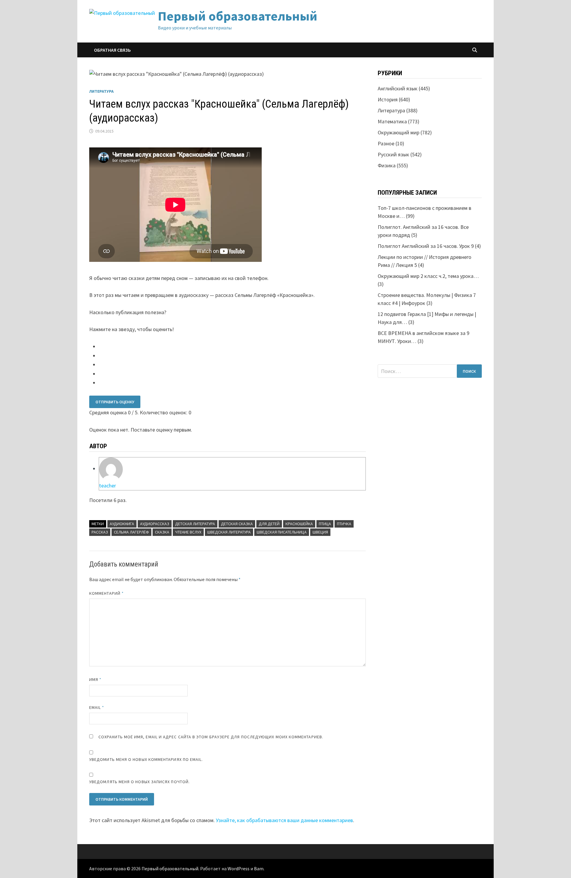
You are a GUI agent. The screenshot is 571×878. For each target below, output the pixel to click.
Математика (392, 121)
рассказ (100, 532)
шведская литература (229, 532)
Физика (387, 165)
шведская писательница (282, 532)
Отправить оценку (114, 402)
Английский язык (398, 88)
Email (96, 707)
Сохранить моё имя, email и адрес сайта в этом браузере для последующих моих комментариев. (210, 736)
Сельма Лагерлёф (131, 532)
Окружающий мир (398, 132)
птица (325, 523)
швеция (320, 532)
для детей (269, 523)
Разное (386, 143)
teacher (107, 485)
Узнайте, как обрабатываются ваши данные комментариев (284, 820)
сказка (162, 532)
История (388, 99)
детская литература (195, 523)
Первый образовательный (237, 16)
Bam (258, 868)
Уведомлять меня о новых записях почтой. (139, 781)
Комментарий (106, 593)
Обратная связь (112, 50)
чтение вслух (188, 532)
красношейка (299, 523)
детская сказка (237, 523)
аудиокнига (122, 523)
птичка (344, 523)
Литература (101, 91)
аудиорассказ (154, 523)
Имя (95, 679)
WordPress (239, 868)
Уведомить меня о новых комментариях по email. (146, 759)
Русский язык (393, 154)
